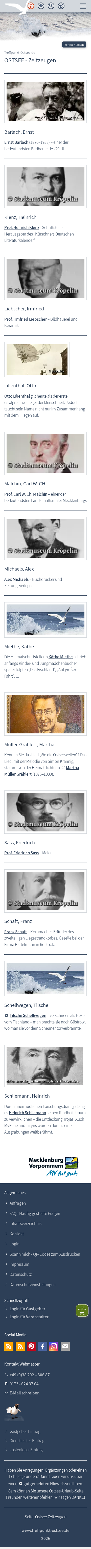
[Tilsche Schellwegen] (45, 978)
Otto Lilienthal (17, 396)
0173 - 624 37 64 (24, 1384)
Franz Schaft (15, 931)
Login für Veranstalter (29, 1317)
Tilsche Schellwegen (28, 1015)
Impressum (19, 1264)
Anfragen (18, 1203)
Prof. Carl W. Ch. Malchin (25, 494)
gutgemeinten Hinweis (44, 1483)
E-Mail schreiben (24, 1393)
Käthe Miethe (61, 657)
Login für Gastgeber (27, 1308)
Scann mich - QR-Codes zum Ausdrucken (45, 1254)
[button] (8, 1346)
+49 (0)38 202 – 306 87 (30, 1375)
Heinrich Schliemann (27, 1112)
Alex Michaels (16, 579)
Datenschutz (21, 1274)
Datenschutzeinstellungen (33, 1284)
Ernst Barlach (16, 142)
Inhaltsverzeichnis (25, 1223)
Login (14, 1244)
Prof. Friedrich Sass (21, 853)
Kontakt (17, 1234)
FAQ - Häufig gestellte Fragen (35, 1213)
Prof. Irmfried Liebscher (25, 319)
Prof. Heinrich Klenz (21, 227)
